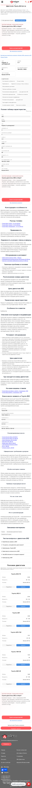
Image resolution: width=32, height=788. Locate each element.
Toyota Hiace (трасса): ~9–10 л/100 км (11, 225)
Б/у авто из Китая (5, 762)
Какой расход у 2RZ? (8, 557)
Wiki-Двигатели (21, 759)
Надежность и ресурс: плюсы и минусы (20, 83)
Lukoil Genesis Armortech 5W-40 (9, 444)
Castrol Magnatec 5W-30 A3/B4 (9, 440)
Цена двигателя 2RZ (23, 91)
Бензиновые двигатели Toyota (14, 531)
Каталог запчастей (21, 750)
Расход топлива (20, 81)
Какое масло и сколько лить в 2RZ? (11, 551)
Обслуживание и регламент (8, 86)
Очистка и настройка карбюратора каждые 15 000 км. (15, 260)
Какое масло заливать (21, 105)
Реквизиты (6, 744)
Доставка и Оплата (22, 753)
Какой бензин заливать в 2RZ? (10, 541)
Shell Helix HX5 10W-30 (7, 441)
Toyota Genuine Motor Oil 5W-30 (9, 437)
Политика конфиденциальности (9, 740)
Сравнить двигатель (20, 20)
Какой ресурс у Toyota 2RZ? (9, 548)
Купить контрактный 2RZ (16, 48)
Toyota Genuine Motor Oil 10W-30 (10, 438)
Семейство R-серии (6, 534)
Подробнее (9, 587)
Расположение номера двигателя (9, 91)
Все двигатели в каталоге (16, 51)
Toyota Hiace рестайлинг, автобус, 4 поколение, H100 (15, 391)
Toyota (3, 531)
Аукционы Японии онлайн (23, 762)
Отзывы (3, 753)
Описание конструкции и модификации (10, 97)
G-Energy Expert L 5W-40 (8, 447)
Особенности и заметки (22, 94)
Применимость (5, 83)
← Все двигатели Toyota (7, 20)
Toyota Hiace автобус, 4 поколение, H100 (12, 392)
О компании (20, 756)
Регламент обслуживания (8, 99)
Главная (3, 750)
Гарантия (3, 756)
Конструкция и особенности (8, 81)
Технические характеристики (8, 94)
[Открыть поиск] (26, 2)
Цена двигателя (19, 99)
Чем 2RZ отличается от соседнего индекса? (13, 554)
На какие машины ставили (8, 105)
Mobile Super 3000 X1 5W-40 (9, 443)
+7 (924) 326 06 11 (5, 777)
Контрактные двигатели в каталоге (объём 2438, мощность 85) (16, 55)
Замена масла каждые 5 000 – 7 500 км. (12, 257)
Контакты (3, 759)
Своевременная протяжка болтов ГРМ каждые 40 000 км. (16, 259)
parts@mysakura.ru (5, 779)
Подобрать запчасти (16, 728)
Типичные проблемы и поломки (9, 89)
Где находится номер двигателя (9, 102)
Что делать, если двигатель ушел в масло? (13, 544)
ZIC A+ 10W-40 (5, 446)
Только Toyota (4, 57)
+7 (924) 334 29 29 (5, 776)
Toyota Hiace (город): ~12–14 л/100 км (11, 223)
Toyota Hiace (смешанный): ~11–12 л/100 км (12, 226)
